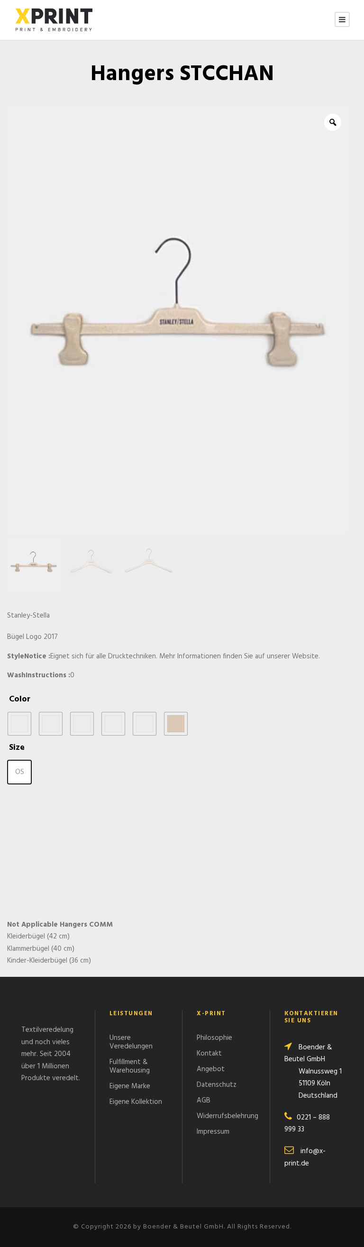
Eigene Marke (129, 1086)
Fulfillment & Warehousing (129, 1066)
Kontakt (209, 1053)
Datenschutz (217, 1085)
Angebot (211, 1069)
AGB (203, 1100)
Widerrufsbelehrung (227, 1116)
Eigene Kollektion (135, 1102)
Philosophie (214, 1038)
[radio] (19, 723)
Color (19, 699)
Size (17, 748)
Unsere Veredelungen (131, 1042)
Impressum (213, 1132)
